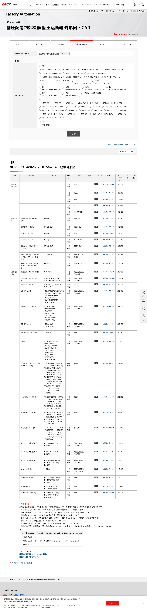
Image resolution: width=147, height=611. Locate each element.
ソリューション (42, 4)
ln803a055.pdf (108, 218)
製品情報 (55, 4)
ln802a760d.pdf (108, 428)
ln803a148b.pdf (108, 246)
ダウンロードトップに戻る (22, 562)
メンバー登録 (131, 11)
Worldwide (134, 4)
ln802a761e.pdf (108, 272)
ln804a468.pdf (108, 193)
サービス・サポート (69, 4)
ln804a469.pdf (108, 199)
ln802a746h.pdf (108, 341)
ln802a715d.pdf (108, 184)
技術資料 (60, 44)
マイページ (121, 11)
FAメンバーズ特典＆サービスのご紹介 (122, 144)
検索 (73, 133)
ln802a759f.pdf (108, 412)
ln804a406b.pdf (108, 212)
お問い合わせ (109, 11)
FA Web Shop (118, 4)
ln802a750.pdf (108, 477)
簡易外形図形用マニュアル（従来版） (33, 554)
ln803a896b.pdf (108, 227)
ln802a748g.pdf (108, 306)
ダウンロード (85, 4)
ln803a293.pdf (108, 254)
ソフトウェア (104, 44)
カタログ (19, 44)
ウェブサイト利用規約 (43, 607)
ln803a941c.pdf (108, 233)
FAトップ (29, 4)
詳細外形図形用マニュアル (29, 556)
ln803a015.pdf (108, 443)
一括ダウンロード (127, 151)
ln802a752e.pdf (108, 492)
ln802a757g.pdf (108, 397)
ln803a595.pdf (108, 284)
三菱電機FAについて (96, 11)
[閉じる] (143, 603)
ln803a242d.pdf (108, 278)
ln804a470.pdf (108, 205)
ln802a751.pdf (108, 486)
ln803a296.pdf (108, 239)
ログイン (142, 11)
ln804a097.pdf (108, 460)
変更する (65, 54)
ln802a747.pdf (108, 324)
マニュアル (40, 44)
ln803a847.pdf (108, 452)
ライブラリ (126, 44)
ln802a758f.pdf (108, 363)
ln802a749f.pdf (108, 291)
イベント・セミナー (102, 4)
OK (112, 603)
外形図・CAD (81, 44)
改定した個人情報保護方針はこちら (20, 601)
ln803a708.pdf (108, 263)
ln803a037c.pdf (108, 332)
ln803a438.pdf (108, 469)
